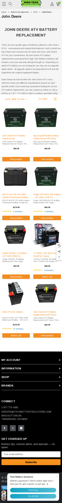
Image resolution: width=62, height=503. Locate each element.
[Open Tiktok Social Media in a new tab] (21, 428)
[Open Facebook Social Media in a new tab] (4, 428)
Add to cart (47, 276)
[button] (55, 99)
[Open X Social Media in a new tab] (13, 428)
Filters (43, 99)
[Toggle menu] (4, 3)
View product (16, 159)
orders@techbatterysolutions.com (26, 412)
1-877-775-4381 (9, 407)
